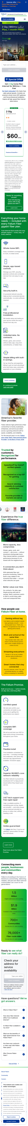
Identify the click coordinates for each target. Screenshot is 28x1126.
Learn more (14, 208)
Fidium (8, 829)
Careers (3, 1079)
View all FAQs (13, 1063)
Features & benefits (11, 152)
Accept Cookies (11, 1121)
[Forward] (25, 131)
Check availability (8, 19)
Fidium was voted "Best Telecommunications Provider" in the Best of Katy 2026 (14, 437)
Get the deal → (6, 9)
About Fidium (5, 1071)
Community (4, 1075)
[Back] (2, 131)
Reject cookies (11, 1117)
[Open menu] (25, 19)
